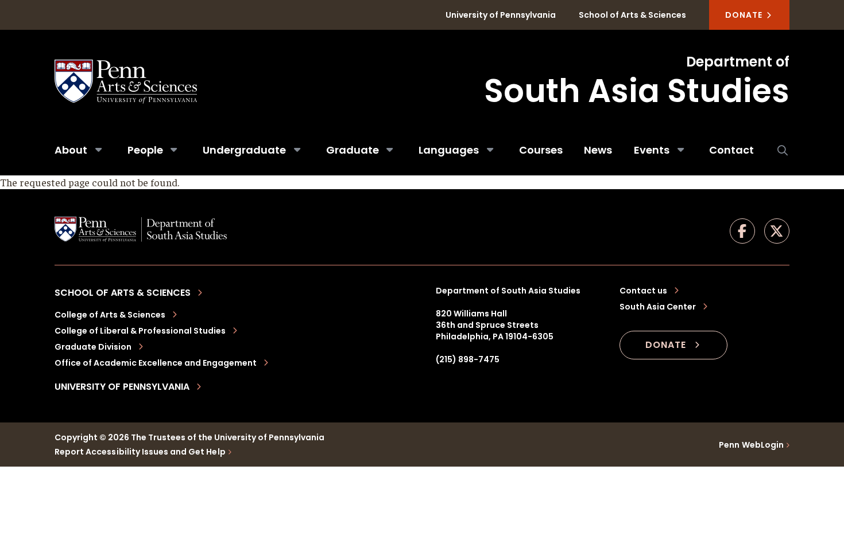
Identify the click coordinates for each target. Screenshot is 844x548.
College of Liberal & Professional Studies (140, 330)
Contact (731, 150)
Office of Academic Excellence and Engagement (156, 363)
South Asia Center (658, 306)
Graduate (352, 150)
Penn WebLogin (751, 445)
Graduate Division (93, 347)
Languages (449, 150)
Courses (541, 150)
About (71, 150)
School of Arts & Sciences (632, 15)
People (145, 150)
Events (651, 150)
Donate (745, 15)
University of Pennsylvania (501, 15)
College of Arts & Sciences (110, 314)
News (598, 150)
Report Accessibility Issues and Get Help (140, 451)
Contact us (643, 290)
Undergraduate (244, 150)
